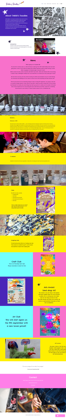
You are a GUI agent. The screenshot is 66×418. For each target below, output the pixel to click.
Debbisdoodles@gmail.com (33, 382)
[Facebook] (60, 3)
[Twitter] (61, 3)
